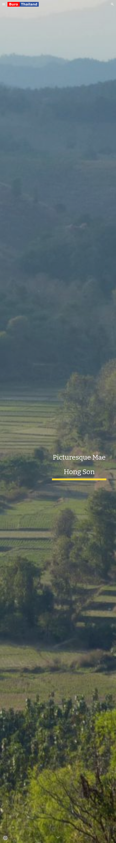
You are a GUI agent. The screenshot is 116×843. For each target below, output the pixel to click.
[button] (3, 4)
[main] (79, 464)
